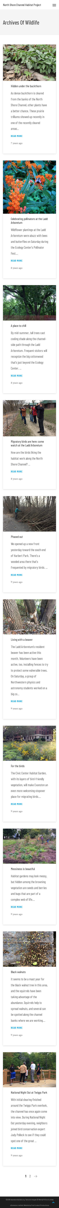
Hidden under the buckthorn (26, 86)
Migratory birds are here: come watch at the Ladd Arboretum (27, 443)
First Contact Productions (40, 1205)
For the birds (18, 766)
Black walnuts (18, 972)
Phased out (17, 536)
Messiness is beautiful (23, 869)
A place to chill (18, 325)
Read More (16, 136)
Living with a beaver (22, 639)
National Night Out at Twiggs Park (29, 1092)
